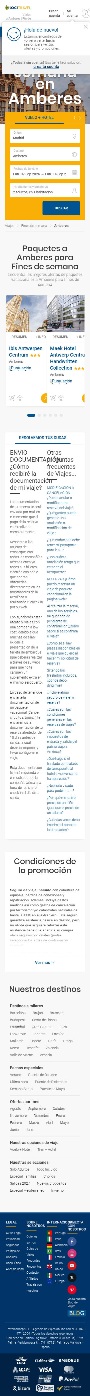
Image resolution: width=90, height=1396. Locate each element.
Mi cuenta (72, 13)
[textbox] (45, 136)
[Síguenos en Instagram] (73, 1253)
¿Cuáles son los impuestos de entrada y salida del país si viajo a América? (62, 741)
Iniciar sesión (75, 44)
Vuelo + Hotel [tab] (39, 117)
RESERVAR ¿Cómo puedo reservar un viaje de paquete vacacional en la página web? (61, 589)
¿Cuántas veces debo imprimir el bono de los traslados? (63, 825)
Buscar (61, 208)
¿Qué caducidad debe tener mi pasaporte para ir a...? (63, 545)
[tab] (31, 415)
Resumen (20, 337)
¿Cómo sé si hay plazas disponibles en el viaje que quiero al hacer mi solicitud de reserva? (63, 653)
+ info (40, 337)
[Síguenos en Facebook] (73, 1241)
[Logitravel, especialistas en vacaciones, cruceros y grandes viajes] (18, 7)
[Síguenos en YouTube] (73, 1265)
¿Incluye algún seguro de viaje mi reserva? (60, 697)
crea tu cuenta (46, 66)
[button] (80, 118)
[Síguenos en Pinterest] (73, 1289)
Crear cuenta (54, 13)
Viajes (9, 226)
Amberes (61, 226)
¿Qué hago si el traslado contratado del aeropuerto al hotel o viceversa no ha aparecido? (62, 769)
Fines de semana (34, 226)
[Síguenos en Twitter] (73, 1277)
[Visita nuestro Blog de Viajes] (77, 1313)
